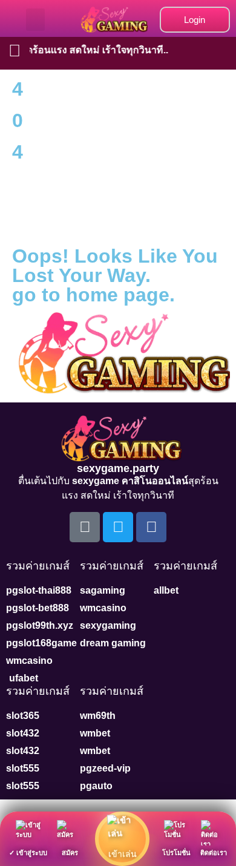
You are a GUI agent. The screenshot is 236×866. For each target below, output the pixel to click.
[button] (35, 19)
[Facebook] (151, 527)
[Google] (85, 527)
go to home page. (93, 295)
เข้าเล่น (122, 854)
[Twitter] (118, 527)
